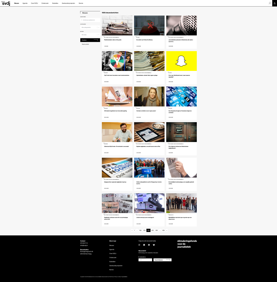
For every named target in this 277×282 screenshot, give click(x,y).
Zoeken (84, 40)
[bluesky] (154, 245)
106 (156, 230)
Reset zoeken (85, 44)
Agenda (25, 3)
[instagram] (139, 245)
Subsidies (55, 3)
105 (152, 230)
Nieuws (16, 3)
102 (140, 230)
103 (144, 230)
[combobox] (89, 27)
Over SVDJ (34, 3)
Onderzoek (44, 3)
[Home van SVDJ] (6, 3)
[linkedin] (149, 245)
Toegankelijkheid (124, 276)
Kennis (81, 3)
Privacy (115, 276)
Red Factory (112, 276)
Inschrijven (159, 260)
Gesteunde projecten (68, 3)
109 (163, 230)
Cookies (119, 276)
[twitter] (144, 245)
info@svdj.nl (84, 245)
